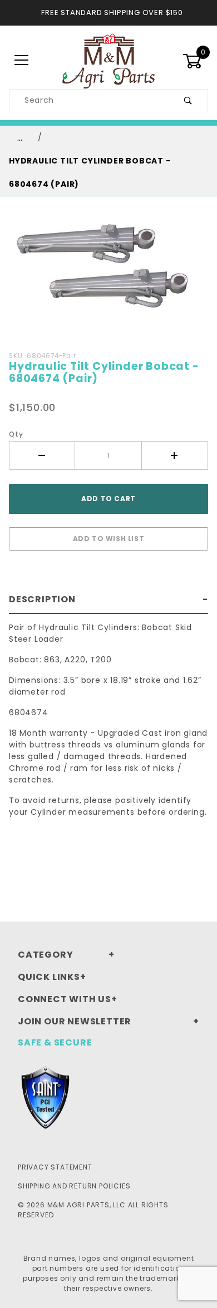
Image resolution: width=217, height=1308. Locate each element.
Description (42, 599)
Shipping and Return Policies (74, 1186)
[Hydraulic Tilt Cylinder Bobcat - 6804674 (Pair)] (108, 275)
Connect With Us (64, 999)
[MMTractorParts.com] (108, 60)
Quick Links (49, 976)
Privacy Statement (55, 1167)
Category (45, 954)
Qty (16, 434)
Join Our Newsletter (74, 1021)
